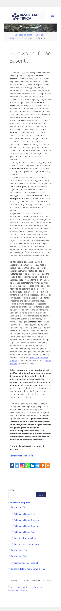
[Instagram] (22, 465)
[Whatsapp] (27, 465)
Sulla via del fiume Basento (26, 520)
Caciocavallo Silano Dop (22, 455)
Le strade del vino (19, 550)
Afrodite (13, 360)
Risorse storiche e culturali (26, 563)
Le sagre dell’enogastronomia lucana (28, 569)
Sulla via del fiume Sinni (24, 532)
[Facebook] (12, 465)
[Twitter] (17, 465)
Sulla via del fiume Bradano (26, 526)
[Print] (42, 465)
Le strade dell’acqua (20, 507)
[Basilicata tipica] (27, 16)
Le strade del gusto (23, 35)
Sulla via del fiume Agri (24, 514)
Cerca (11, 490)
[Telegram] (37, 465)
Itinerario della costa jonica (26, 544)
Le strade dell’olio (19, 556)
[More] (48, 465)
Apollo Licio (33, 357)
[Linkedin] (32, 465)
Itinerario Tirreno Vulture (25, 538)
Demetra (44, 357)
